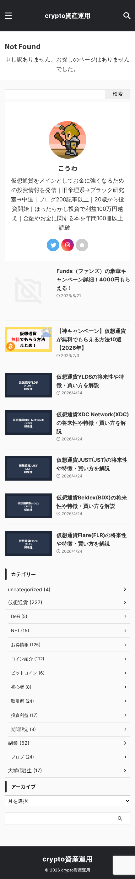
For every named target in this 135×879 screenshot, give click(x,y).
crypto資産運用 (67, 15)
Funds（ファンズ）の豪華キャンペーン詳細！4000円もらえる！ (93, 279)
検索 (118, 94)
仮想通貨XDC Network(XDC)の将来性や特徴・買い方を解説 (93, 422)
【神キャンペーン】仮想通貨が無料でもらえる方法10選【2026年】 (91, 339)
